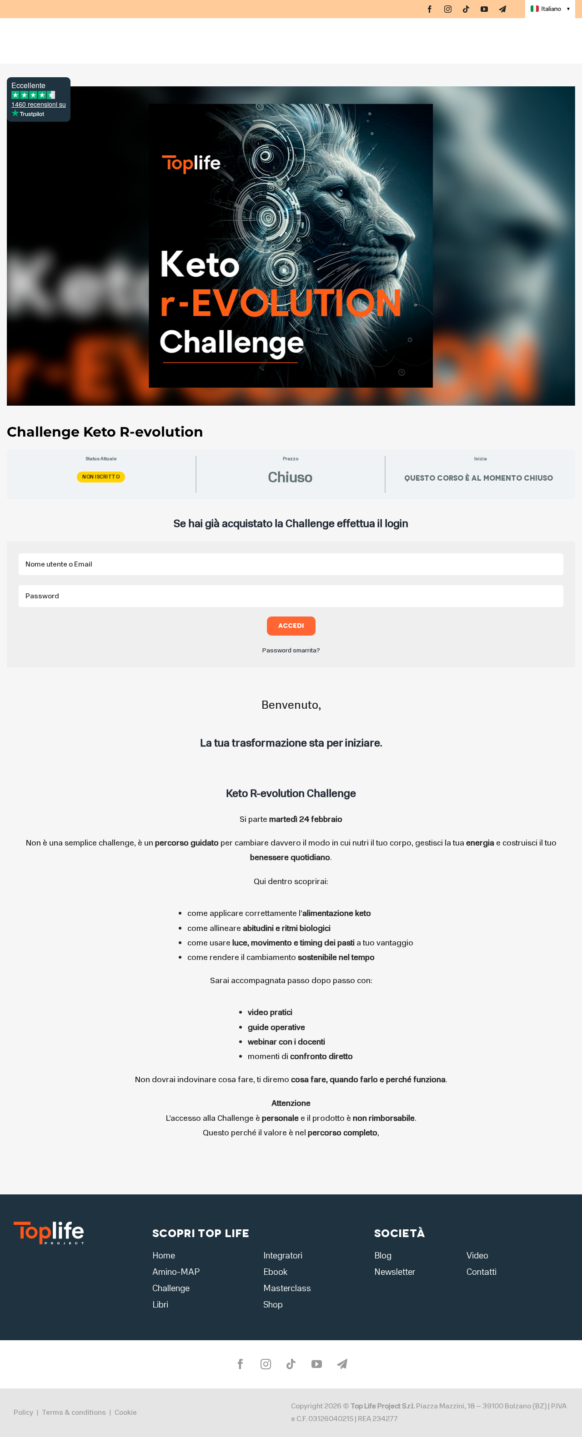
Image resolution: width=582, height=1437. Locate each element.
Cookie (126, 1412)
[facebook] (430, 9)
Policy (23, 1412)
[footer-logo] (49, 1224)
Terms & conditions (74, 1412)
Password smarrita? (291, 650)
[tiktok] (466, 9)
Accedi (291, 626)
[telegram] (502, 9)
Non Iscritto (101, 476)
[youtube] (484, 9)
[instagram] (448, 9)
